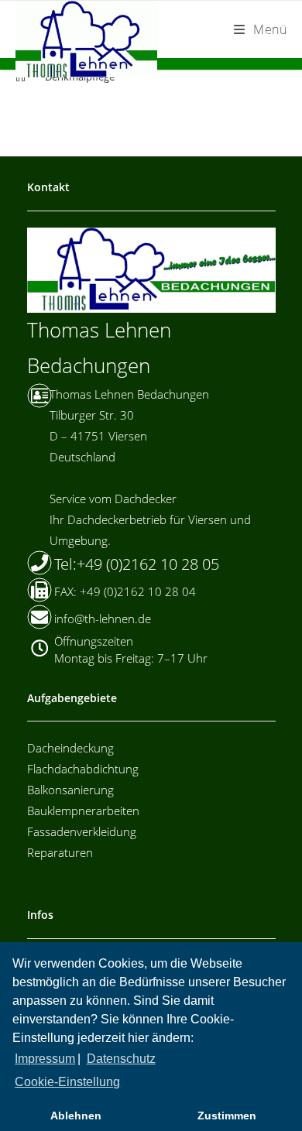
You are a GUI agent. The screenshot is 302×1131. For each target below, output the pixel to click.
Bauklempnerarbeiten (83, 810)
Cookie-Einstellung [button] (67, 1081)
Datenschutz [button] (121, 1058)
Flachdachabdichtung (83, 768)
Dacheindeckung (70, 748)
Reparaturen (60, 852)
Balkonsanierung (70, 789)
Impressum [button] (45, 1058)
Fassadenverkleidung (81, 831)
